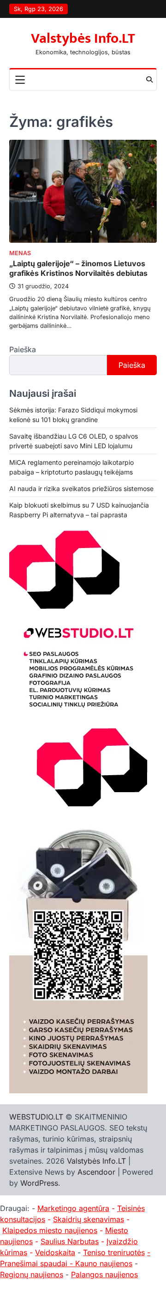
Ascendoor (96, 1172)
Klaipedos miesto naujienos (49, 1230)
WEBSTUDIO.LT (36, 1116)
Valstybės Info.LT (83, 39)
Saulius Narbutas (70, 1241)
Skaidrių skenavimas (88, 1219)
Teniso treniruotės (114, 1252)
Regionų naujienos (31, 1274)
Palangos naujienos (104, 1274)
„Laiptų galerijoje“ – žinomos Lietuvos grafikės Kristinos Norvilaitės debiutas (78, 268)
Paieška (22, 349)
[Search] (149, 79)
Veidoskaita (55, 1252)
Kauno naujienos (103, 1263)
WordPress (39, 1183)
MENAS (20, 253)
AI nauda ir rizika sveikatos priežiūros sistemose (81, 488)
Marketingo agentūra (73, 1208)
